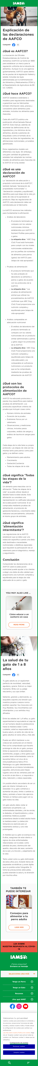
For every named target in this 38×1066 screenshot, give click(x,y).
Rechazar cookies (19, 1046)
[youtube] (25, 1006)
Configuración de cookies (19, 1043)
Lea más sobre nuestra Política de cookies (16, 1033)
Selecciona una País (19, 974)
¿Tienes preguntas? (19, 965)
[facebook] (12, 1006)
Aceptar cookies (19, 1052)
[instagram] (19, 1006)
